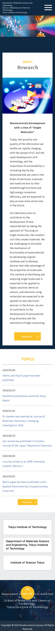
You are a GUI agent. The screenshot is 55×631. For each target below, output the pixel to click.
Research (27, 336)
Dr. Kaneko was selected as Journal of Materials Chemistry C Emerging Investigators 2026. (23, 420)
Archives (27, 502)
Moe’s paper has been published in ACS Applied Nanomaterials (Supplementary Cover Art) (25, 486)
